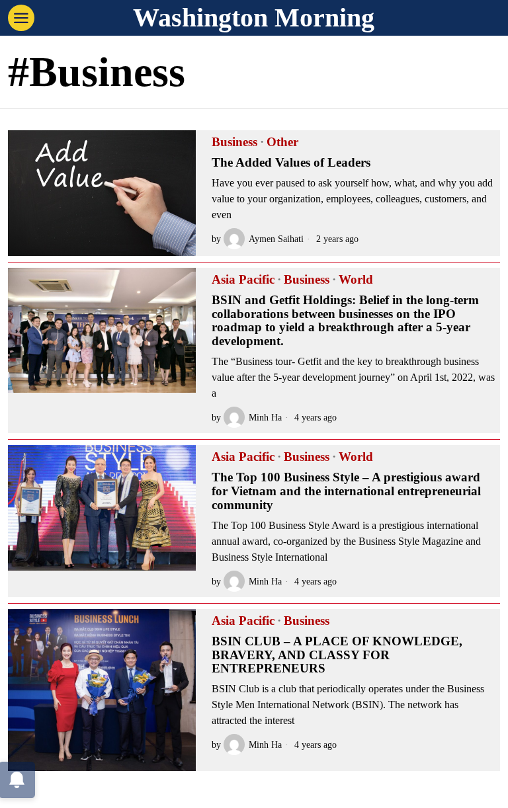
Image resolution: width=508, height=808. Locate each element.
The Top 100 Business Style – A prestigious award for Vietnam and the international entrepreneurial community (346, 491)
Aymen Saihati (276, 238)
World (356, 279)
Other (282, 142)
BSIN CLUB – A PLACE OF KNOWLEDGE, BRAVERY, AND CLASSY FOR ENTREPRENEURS (337, 655)
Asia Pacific (243, 279)
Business (234, 142)
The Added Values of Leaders (291, 162)
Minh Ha (265, 417)
